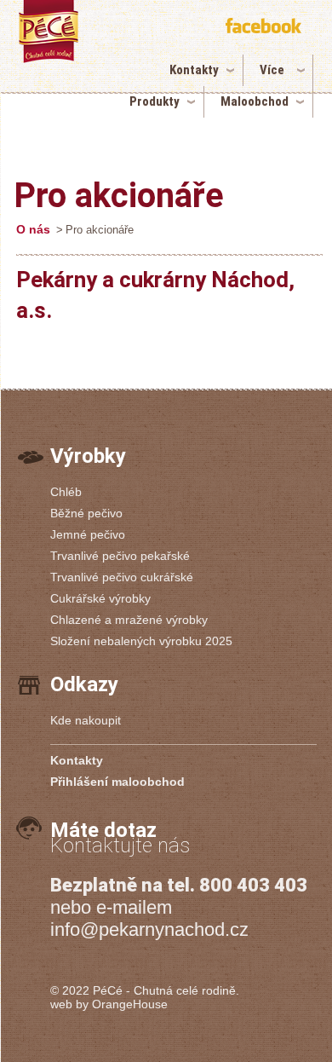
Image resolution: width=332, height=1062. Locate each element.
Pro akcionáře (119, 196)
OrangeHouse (130, 1004)
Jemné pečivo (87, 534)
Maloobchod (254, 101)
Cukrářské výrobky (100, 598)
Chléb (66, 492)
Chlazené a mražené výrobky (129, 619)
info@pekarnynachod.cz (149, 929)
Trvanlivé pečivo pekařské (120, 556)
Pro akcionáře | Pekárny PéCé (72, 57)
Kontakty (194, 70)
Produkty (154, 101)
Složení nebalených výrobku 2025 (141, 641)
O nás (33, 229)
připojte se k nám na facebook (265, 28)
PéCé (108, 990)
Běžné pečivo (86, 513)
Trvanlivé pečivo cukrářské (121, 577)
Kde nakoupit (85, 720)
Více (272, 70)
